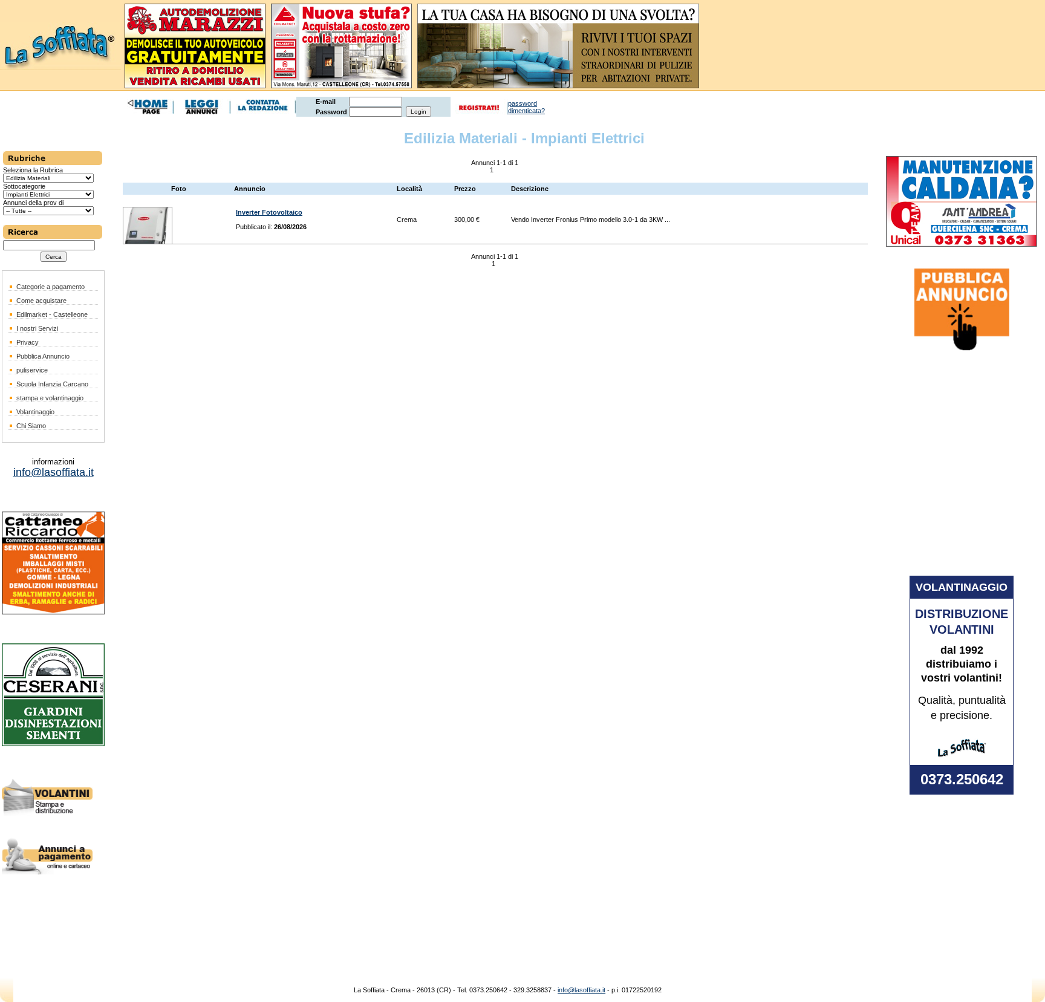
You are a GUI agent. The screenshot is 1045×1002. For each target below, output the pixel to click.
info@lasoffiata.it (581, 990)
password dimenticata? (526, 107)
